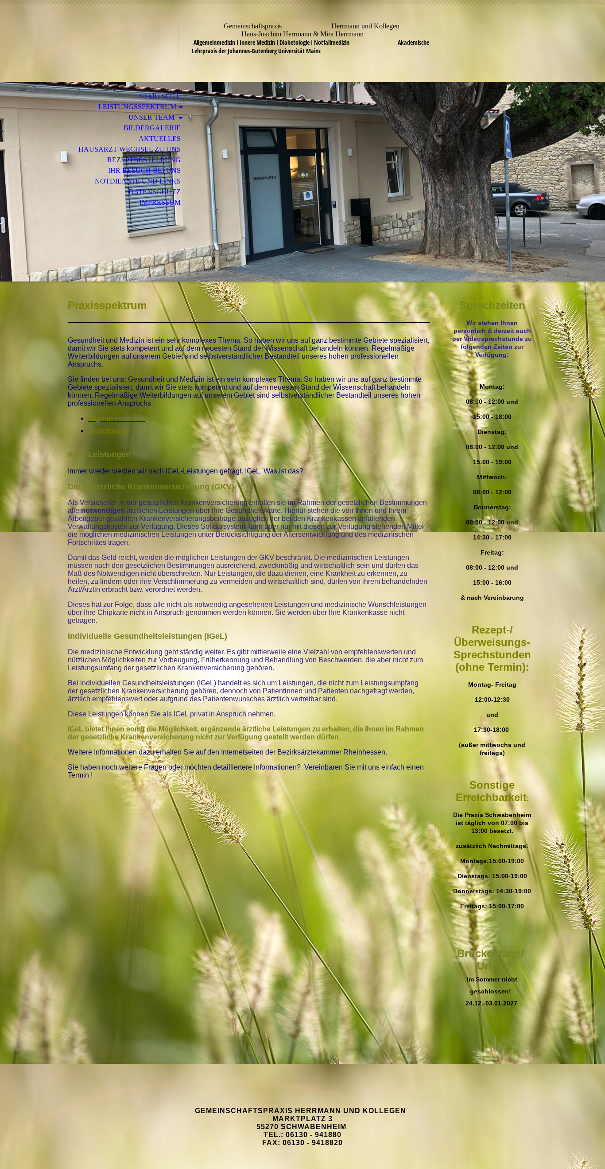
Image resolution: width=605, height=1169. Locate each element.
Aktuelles (160, 138)
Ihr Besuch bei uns (144, 170)
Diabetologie (108, 430)
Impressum (160, 202)
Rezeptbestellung (144, 160)
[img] (302, 181)
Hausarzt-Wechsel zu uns (129, 149)
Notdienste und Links (138, 181)
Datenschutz (154, 191)
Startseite (160, 96)
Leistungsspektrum (137, 106)
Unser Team (152, 117)
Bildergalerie (152, 128)
